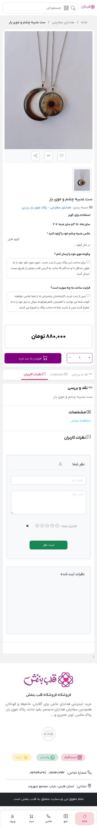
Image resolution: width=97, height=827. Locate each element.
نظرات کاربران (33, 374)
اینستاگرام (71, 757)
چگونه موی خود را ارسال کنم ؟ (72, 254)
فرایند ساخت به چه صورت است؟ (70, 288)
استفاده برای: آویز (79, 215)
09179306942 (56, 773)
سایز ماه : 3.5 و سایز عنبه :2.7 (71, 224)
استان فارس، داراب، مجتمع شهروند (51, 786)
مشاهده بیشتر (81, 421)
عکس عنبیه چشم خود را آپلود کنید (69, 234)
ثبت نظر (48, 545)
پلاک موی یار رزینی (34, 207)
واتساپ (45, 757)
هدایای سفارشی (60, 207)
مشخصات (57, 374)
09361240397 (38, 773)
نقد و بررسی (80, 374)
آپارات (19, 757)
